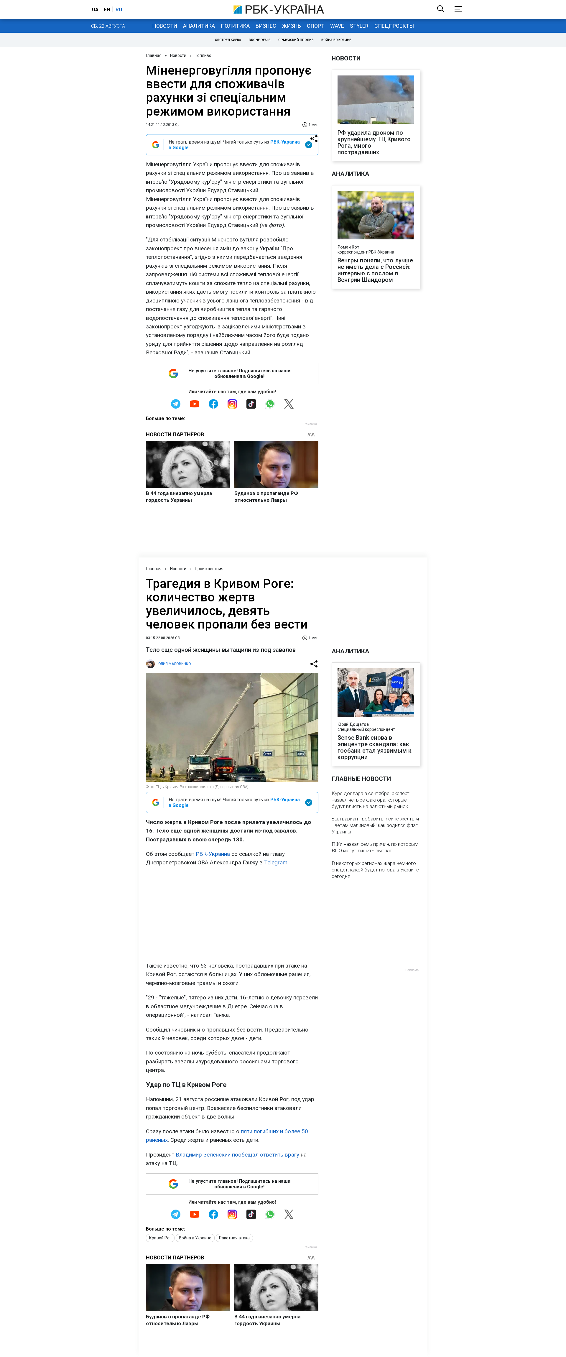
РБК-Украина (213, 854)
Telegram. (276, 862)
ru (119, 9)
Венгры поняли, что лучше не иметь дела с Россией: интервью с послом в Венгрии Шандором (375, 270)
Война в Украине (336, 40)
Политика (235, 26)
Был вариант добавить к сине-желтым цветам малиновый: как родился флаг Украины (375, 825)
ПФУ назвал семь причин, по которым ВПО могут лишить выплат (375, 847)
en (107, 9)
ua (95, 9)
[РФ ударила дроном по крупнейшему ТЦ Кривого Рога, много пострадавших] (376, 100)
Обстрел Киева (228, 40)
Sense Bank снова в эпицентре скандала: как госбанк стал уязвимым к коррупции (375, 747)
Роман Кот (348, 247)
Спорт (315, 26)
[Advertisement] (232, 914)
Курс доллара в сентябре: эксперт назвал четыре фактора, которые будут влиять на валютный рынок (370, 799)
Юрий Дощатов (353, 724)
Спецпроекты (394, 26)
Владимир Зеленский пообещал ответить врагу (237, 1154)
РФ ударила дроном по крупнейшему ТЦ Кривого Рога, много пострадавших (374, 142)
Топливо (203, 55)
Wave (337, 26)
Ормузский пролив (296, 40)
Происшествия (209, 568)
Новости (164, 26)
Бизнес (266, 26)
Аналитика (199, 26)
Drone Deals (260, 40)
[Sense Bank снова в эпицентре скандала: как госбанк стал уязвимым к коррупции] (376, 693)
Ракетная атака (234, 1238)
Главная (154, 55)
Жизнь (291, 26)
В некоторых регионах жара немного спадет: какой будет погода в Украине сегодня (375, 869)
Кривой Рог (160, 1238)
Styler (359, 26)
